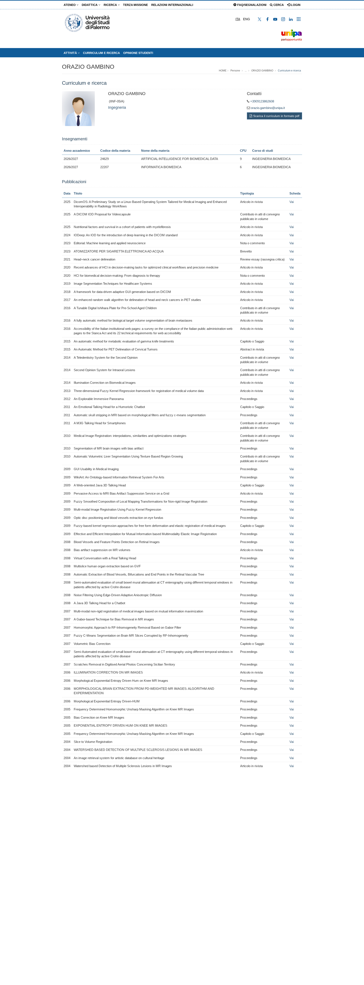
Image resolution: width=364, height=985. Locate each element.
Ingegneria (117, 107)
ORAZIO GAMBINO (88, 66)
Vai (291, 202)
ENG (246, 19)
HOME (222, 70)
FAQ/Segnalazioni (251, 5)
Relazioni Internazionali (172, 5)
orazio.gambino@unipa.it (268, 108)
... (246, 70)
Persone (235, 70)
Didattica (90, 5)
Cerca (278, 5)
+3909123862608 (262, 101)
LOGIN (295, 5)
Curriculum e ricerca (101, 53)
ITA (238, 19)
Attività (71, 53)
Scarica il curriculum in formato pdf (276, 116)
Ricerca (111, 5)
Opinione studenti (138, 53)
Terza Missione (135, 5)
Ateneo (70, 5)
